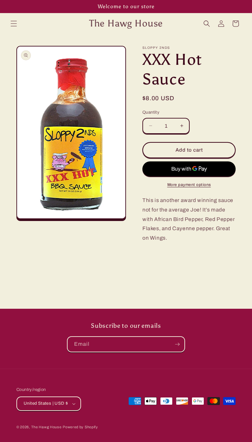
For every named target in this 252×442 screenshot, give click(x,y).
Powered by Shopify (80, 427)
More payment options (189, 184)
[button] (14, 23)
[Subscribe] (177, 344)
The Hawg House (46, 427)
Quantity (150, 112)
